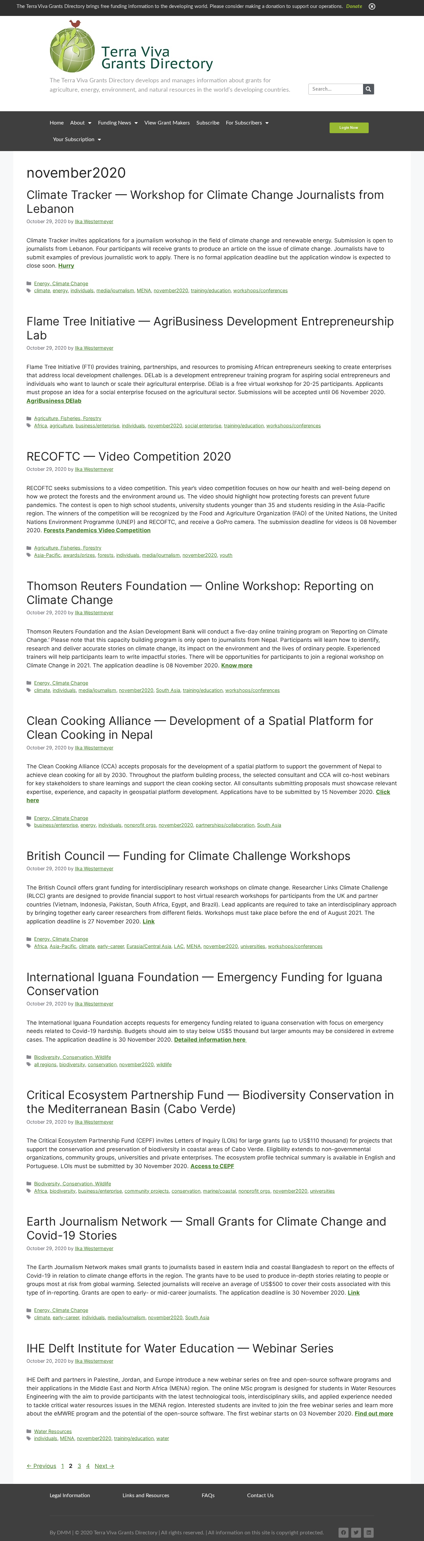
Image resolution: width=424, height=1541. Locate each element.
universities (252, 946)
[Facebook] (343, 1533)
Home (57, 123)
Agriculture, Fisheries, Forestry (67, 418)
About (77, 123)
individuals (82, 290)
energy (60, 290)
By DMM (60, 1532)
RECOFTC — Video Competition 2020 (128, 456)
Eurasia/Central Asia (149, 946)
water (162, 1438)
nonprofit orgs (140, 825)
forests (106, 555)
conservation (102, 1064)
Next (104, 1466)
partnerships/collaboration (225, 825)
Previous (41, 1466)
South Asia (168, 690)
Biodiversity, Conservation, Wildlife (72, 1057)
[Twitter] (356, 1533)
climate (42, 290)
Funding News (114, 123)
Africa (40, 425)
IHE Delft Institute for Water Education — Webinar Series (180, 1348)
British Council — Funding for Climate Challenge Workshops (188, 856)
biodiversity (72, 1064)
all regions (45, 1064)
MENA (144, 290)
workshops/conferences (260, 290)
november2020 (171, 290)
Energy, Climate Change (61, 283)
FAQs (208, 1495)
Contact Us (260, 1495)
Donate (354, 6)
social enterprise (203, 425)
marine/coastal (219, 1191)
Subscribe (207, 123)
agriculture (61, 425)
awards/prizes (79, 555)
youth (226, 555)
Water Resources (53, 1431)
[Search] (368, 89)
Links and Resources (146, 1495)
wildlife (164, 1064)
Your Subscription (73, 139)
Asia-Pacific (47, 555)
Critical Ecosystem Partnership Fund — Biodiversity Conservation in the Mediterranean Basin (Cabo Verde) (210, 1102)
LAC (179, 946)
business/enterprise (97, 425)
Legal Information (70, 1495)
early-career (110, 946)
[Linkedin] (369, 1533)
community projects (147, 1191)
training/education (211, 290)
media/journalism (115, 290)
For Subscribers (244, 123)
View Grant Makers (167, 123)
